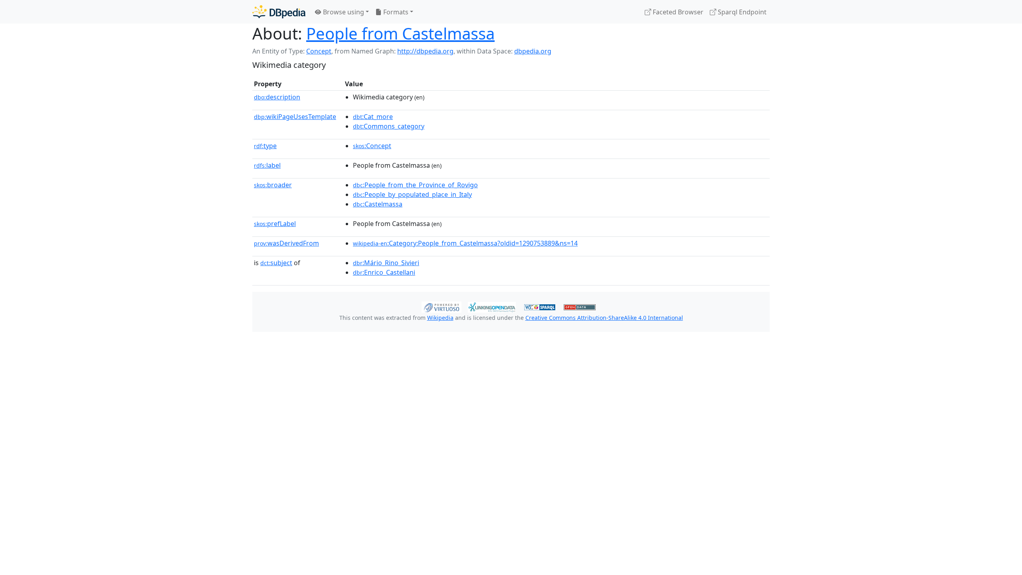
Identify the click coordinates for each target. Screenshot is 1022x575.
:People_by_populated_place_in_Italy (412, 194)
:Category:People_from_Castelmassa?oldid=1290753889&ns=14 (465, 243)
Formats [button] (395, 12)
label (267, 165)
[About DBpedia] (278, 11)
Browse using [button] (342, 12)
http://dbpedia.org (425, 51)
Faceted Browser (677, 12)
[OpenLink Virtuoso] (441, 306)
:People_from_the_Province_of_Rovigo (415, 184)
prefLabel (275, 223)
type (265, 145)
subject (276, 262)
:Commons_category (388, 126)
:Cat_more (373, 116)
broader (273, 184)
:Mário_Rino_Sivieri (386, 262)
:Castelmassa (377, 204)
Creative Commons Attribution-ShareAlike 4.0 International (604, 317)
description (277, 97)
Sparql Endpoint (741, 12)
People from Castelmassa (400, 33)
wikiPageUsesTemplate (295, 116)
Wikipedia (440, 317)
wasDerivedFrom (286, 243)
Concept (318, 51)
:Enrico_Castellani (384, 272)
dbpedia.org (532, 51)
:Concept (372, 145)
